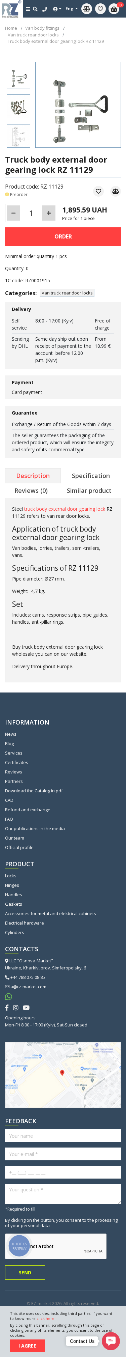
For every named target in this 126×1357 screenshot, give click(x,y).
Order (63, 236)
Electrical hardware (24, 923)
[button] (111, 1341)
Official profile (19, 847)
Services (14, 753)
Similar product (89, 490)
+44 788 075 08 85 (27, 977)
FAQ (9, 819)
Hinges (12, 885)
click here (45, 1318)
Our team (14, 838)
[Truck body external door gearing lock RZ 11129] (18, 76)
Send (25, 1272)
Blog (9, 743)
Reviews (13, 772)
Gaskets (13, 904)
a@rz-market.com (28, 987)
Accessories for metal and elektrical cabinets (50, 913)
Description (33, 476)
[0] (100, 8)
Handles (13, 895)
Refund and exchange (27, 810)
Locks (10, 876)
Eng (70, 8)
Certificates (16, 762)
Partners (14, 781)
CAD (9, 800)
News (10, 734)
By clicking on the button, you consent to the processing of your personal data (61, 1222)
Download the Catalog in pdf (34, 791)
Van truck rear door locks (67, 293)
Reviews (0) (31, 490)
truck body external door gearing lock (64, 509)
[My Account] (57, 8)
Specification (91, 476)
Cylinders (14, 932)
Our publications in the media (35, 828)
